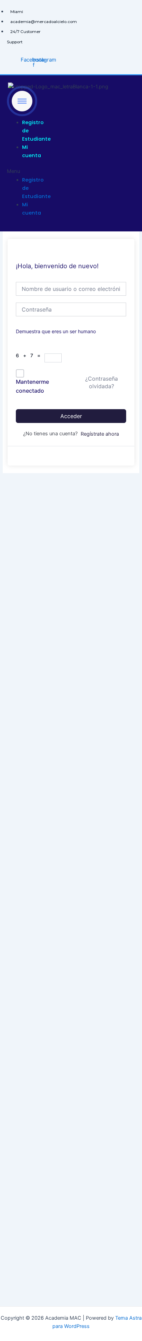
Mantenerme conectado (32, 386)
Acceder (71, 416)
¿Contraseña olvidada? (101, 382)
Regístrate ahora (100, 434)
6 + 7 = (30, 355)
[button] (19, 171)
